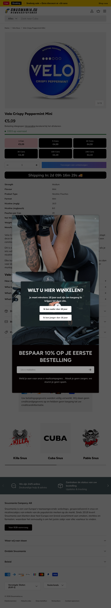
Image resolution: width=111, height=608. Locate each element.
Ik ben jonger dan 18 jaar (55, 317)
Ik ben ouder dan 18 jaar (55, 309)
